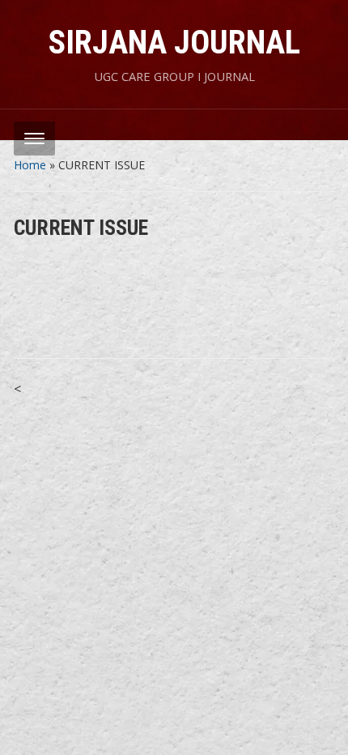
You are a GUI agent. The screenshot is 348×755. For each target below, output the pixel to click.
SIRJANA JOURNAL (174, 42)
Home (30, 165)
